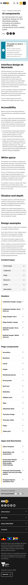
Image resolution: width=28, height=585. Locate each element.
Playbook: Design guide (14, 10)
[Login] (24, 3)
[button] (1, 3)
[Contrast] (17, 3)
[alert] (14, 50)
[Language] (14, 3)
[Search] (20, 3)
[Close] (25, 44)
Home (4, 10)
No (23, 494)
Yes (18, 494)
